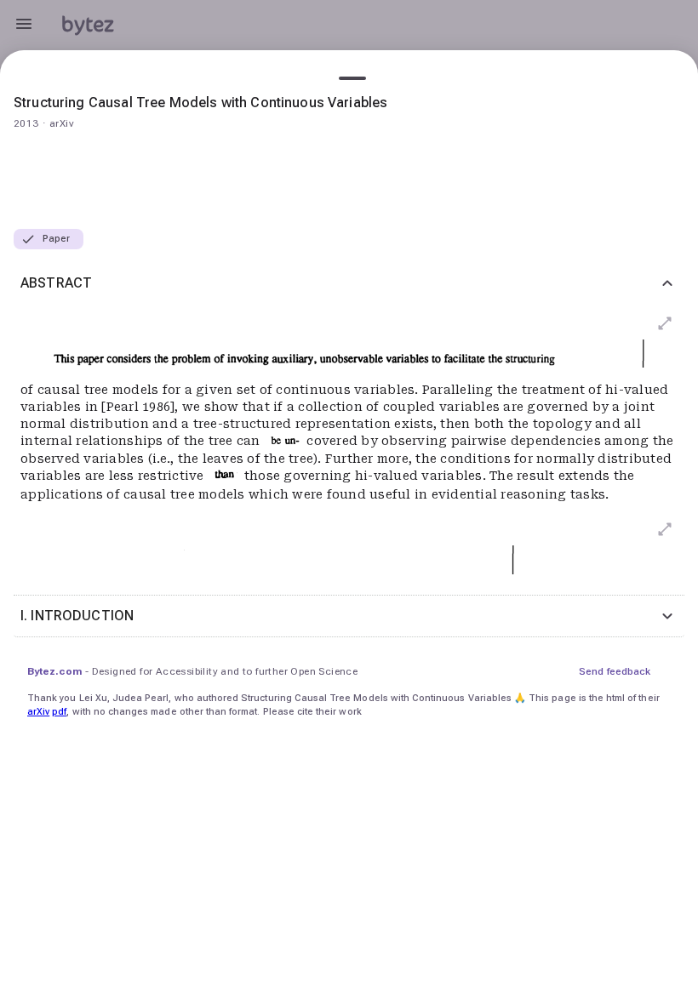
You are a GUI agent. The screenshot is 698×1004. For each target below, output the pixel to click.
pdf (59, 711)
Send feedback (614, 671)
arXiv (38, 711)
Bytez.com (54, 671)
